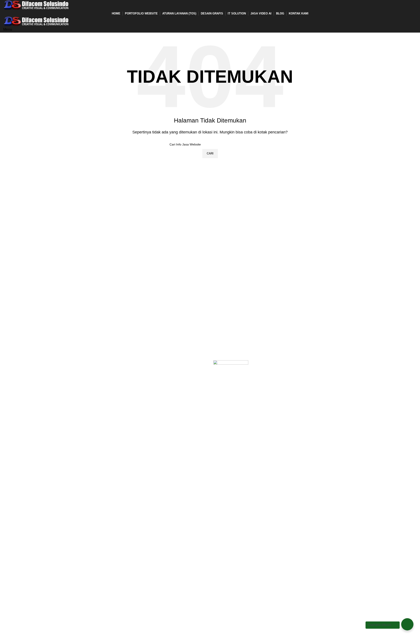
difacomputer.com (122, 362)
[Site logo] (36, 5)
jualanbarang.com (122, 371)
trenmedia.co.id (120, 379)
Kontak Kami (13, 387)
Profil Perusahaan (17, 362)
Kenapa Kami (13, 371)
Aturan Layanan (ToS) (20, 379)
